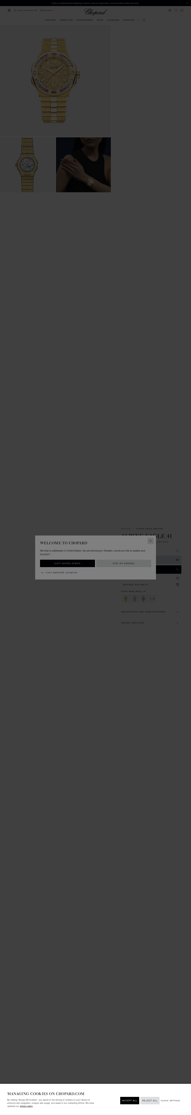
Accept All (129, 1100)
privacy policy (26, 1106)
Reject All (149, 1100)
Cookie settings (170, 1100)
